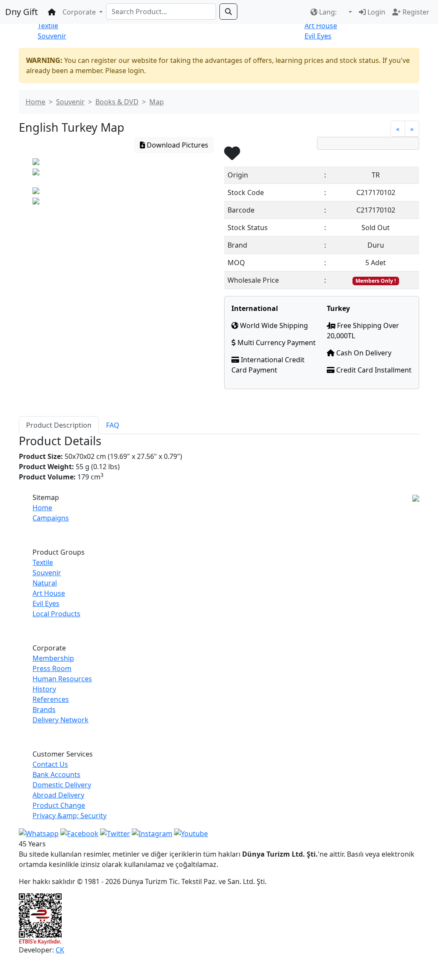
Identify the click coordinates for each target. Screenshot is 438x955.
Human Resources (62, 678)
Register (415, 12)
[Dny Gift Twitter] (115, 832)
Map (156, 101)
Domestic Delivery (62, 784)
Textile (48, 25)
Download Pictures (176, 145)
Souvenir (52, 36)
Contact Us (50, 764)
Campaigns (51, 518)
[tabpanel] (219, 463)
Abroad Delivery (58, 795)
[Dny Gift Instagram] (152, 832)
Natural (45, 583)
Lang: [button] (327, 12)
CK (60, 950)
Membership (53, 658)
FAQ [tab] (112, 425)
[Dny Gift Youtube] (191, 832)
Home (35, 101)
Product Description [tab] (59, 425)
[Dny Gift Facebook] (39, 832)
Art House (321, 25)
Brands (44, 709)
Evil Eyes (318, 36)
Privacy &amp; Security (70, 815)
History (44, 689)
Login (375, 12)
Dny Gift (21, 12)
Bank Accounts (56, 774)
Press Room (52, 668)
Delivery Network (61, 719)
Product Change (59, 805)
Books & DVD (117, 101)
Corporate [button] (80, 12)
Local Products (56, 613)
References (51, 699)
